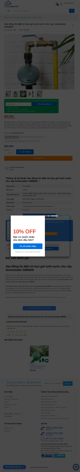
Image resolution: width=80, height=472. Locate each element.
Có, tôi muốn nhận (28, 246)
